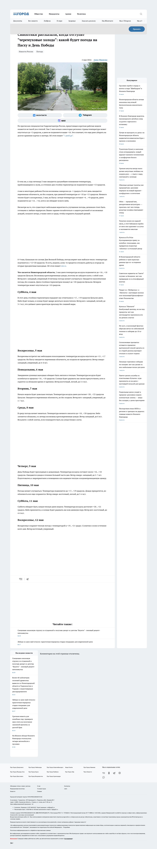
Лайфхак (47, 21)
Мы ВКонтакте (107, 21)
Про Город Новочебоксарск (55, 767)
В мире (59, 21)
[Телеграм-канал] (85, 115)
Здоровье (72, 21)
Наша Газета (69, 767)
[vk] (21, 579)
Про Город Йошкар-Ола (17, 772)
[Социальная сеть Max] (62, 120)
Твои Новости (88, 772)
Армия (68, 14)
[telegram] (28, 579)
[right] (144, 21)
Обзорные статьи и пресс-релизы (20, 786)
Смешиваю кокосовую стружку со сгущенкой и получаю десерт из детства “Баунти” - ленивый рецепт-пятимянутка (59, 633)
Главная (39, 791)
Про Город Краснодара (54, 776)
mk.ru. (64, 266)
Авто (65, 789)
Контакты (67, 786)
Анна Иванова (100, 60)
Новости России (26, 51)
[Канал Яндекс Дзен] (119, 773)
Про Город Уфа (69, 772)
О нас (38, 786)
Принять (137, 29)
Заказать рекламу (89, 21)
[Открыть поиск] (141, 14)
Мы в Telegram (125, 21)
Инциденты (54, 14)
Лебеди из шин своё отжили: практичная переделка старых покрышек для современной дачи (55, 643)
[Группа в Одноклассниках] (109, 773)
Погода (39, 51)
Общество (38, 14)
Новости (12, 791)
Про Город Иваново (89, 767)
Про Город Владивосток (36, 776)
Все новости (33, 21)
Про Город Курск (34, 772)
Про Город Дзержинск (16, 767)
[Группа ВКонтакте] (40, 115)
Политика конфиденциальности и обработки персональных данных (30, 830)
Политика (81, 14)
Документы (17, 21)
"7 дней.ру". (68, 135)
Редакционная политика (17, 789)
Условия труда (41, 789)
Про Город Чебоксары (35, 767)
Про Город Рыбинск (53, 772)
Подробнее (66, 827)
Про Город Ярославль (16, 776)
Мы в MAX (141, 21)
